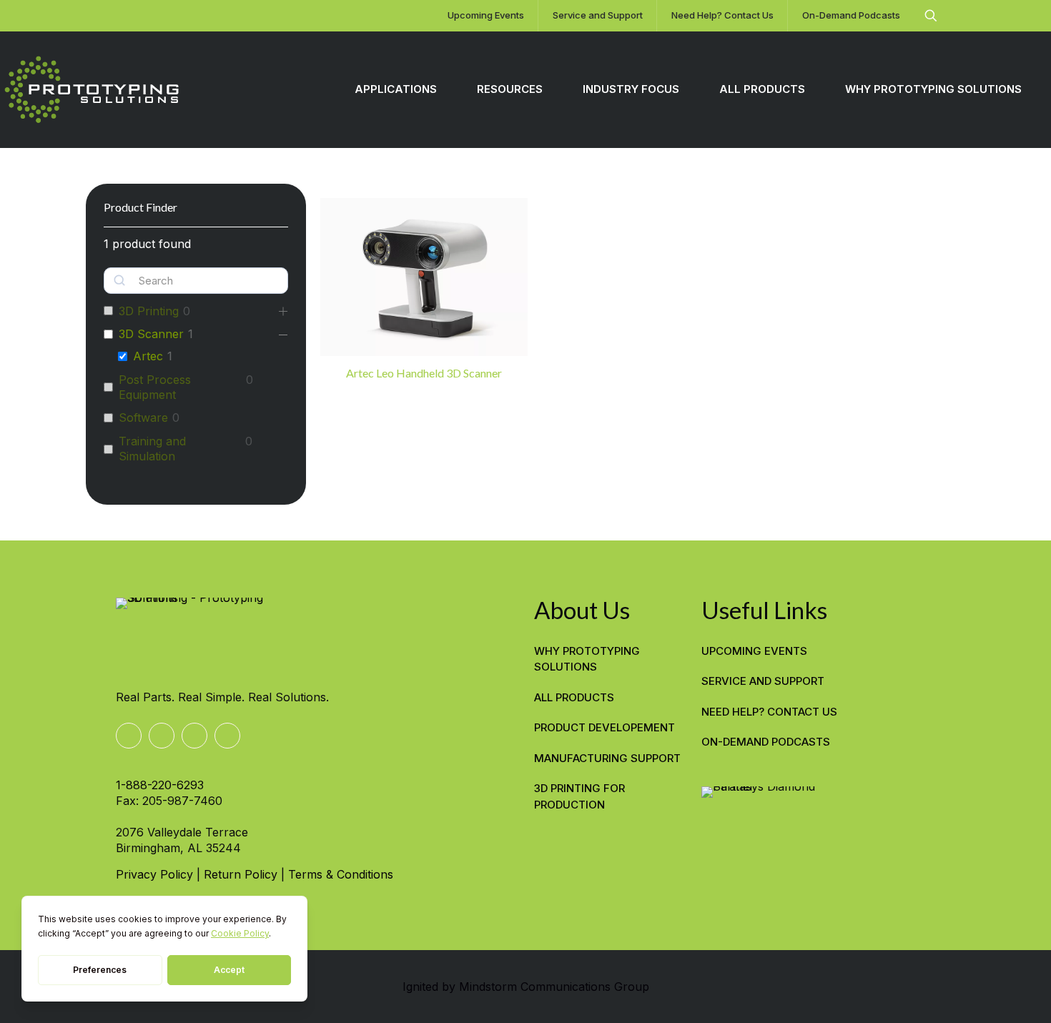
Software (143, 417)
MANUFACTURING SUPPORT (607, 758)
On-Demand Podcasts (765, 741)
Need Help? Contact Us (769, 711)
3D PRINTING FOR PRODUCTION (579, 796)
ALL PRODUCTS (574, 697)
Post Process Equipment (155, 387)
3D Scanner (151, 334)
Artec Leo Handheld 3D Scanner (424, 373)
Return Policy (240, 874)
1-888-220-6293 (160, 785)
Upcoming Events (754, 651)
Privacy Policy (154, 874)
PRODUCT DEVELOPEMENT (604, 727)
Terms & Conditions (340, 874)
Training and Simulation (152, 448)
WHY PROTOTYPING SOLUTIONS (587, 659)
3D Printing (149, 311)
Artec (148, 356)
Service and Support (762, 681)
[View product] (507, 218)
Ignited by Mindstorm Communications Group (526, 986)
